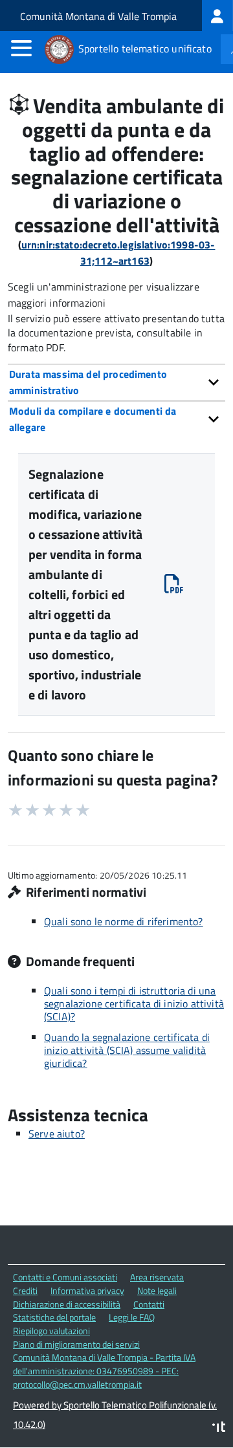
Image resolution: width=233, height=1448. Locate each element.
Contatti (148, 1304)
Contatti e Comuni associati (65, 1277)
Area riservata (157, 1277)
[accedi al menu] (21, 48)
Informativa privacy (87, 1290)
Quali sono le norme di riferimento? (123, 921)
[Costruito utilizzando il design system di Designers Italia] (218, 1428)
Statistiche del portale (54, 1317)
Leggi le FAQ (132, 1317)
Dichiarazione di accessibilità (66, 1304)
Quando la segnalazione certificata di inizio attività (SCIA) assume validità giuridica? (127, 1050)
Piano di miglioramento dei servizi (76, 1344)
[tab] (116, 382)
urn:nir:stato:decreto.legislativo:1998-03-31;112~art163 (118, 253)
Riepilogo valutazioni (51, 1330)
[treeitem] (217, 15)
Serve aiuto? (56, 1133)
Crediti (25, 1290)
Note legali (157, 1290)
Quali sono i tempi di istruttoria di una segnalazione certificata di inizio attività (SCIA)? (134, 1003)
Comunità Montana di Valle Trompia (98, 16)
